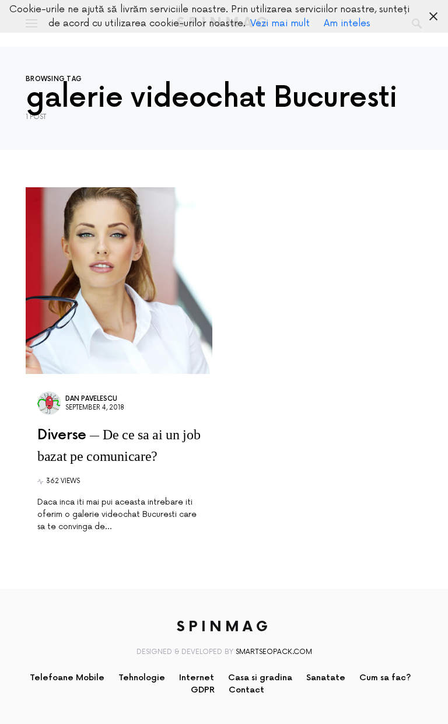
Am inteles (347, 23)
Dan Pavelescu (91, 399)
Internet (196, 678)
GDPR (203, 690)
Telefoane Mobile (67, 678)
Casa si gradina (260, 678)
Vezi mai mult (280, 23)
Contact (246, 690)
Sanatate (325, 678)
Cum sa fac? (385, 678)
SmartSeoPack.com (274, 652)
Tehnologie (141, 678)
